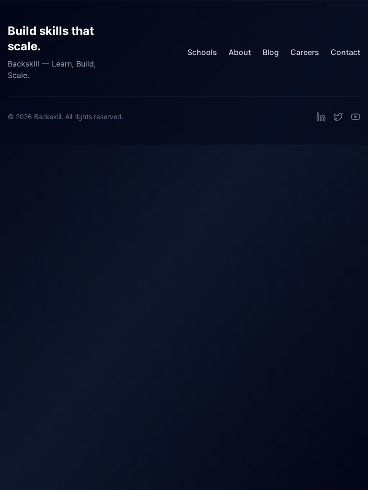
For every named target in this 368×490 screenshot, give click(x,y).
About (240, 52)
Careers (304, 52)
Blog (271, 52)
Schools (202, 52)
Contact (345, 52)
